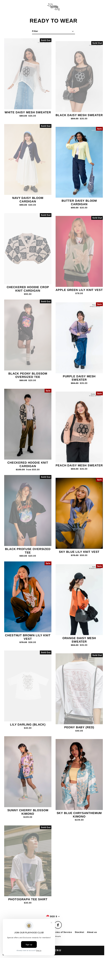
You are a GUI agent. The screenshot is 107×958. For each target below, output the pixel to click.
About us (92, 932)
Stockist (79, 932)
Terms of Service (62, 932)
